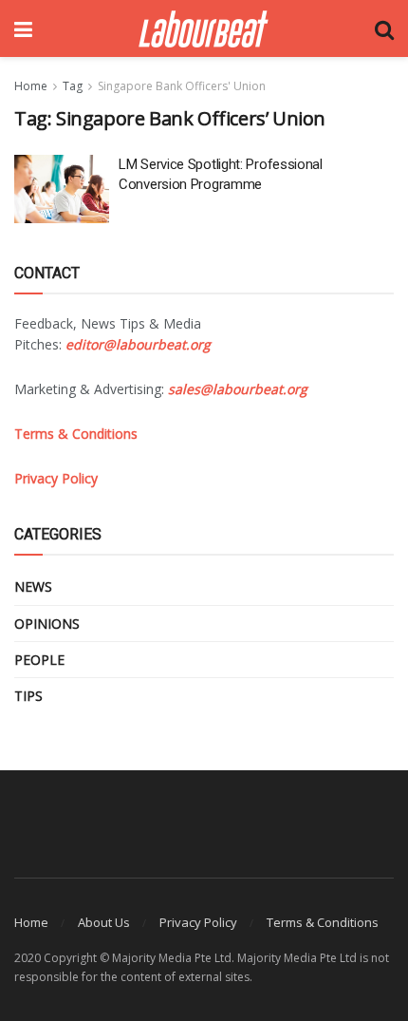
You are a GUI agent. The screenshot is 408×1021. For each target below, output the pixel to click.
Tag (73, 86)
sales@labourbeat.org (237, 389)
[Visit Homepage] (204, 28)
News (33, 586)
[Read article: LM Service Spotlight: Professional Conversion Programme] (61, 189)
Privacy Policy (198, 922)
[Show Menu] (23, 28)
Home (30, 86)
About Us (104, 922)
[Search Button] (384, 28)
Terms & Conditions (323, 922)
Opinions (47, 623)
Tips (28, 696)
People (39, 660)
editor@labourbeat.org (138, 344)
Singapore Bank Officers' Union (182, 86)
